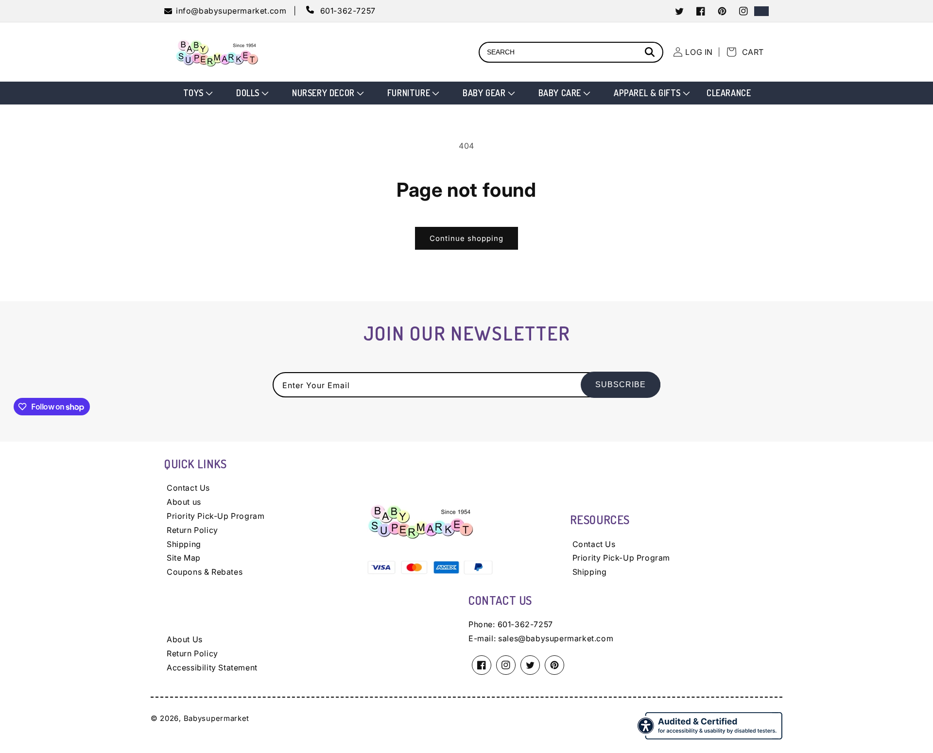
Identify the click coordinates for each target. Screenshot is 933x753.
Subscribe (620, 384)
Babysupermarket (217, 718)
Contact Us (188, 488)
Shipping (184, 544)
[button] (197, 93)
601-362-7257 (525, 624)
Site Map (184, 558)
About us (184, 502)
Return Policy (192, 530)
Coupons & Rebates (204, 572)
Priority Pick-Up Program (215, 516)
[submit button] (651, 53)
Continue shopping (466, 238)
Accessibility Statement (212, 667)
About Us (185, 639)
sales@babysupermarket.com (555, 638)
